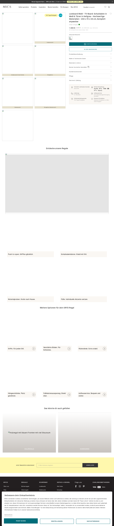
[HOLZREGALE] (24, 414)
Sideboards (42, 490)
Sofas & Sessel (63, 482)
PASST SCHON (21, 521)
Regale (24, 482)
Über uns (6, 486)
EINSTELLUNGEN (57, 521)
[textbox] (59, 465)
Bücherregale (25, 486)
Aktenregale (24, 490)
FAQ (5, 490)
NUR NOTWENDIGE (93, 521)
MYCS (6, 482)
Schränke (43, 482)
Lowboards (42, 486)
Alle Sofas (60, 486)
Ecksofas (59, 490)
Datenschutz (8, 515)
